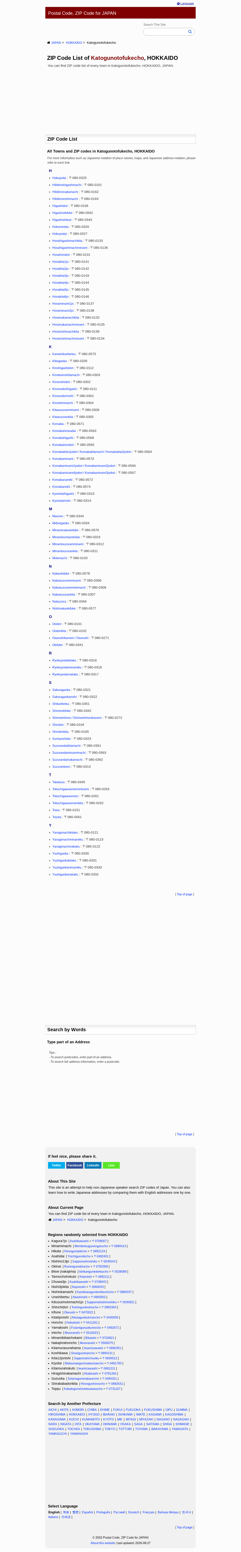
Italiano (53, 1517)
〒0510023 (90, 1332)
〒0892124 (97, 1251)
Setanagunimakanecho (83, 1378)
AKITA (64, 1409)
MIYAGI (131, 1419)
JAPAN (56, 42)
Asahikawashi (79, 1241)
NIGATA (65, 1424)
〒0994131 (105, 1353)
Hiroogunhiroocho (93, 1383)
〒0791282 (108, 1373)
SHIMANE (182, 1424)
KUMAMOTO (91, 1419)
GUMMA (182, 1409)
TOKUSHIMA (92, 1429)
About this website (103, 1543)
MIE (119, 1419)
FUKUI (117, 1409)
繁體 (75, 1512)
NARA (52, 1424)
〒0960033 (96, 1286)
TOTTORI (125, 1429)
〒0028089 (119, 1271)
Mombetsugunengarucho (91, 1246)
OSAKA (125, 1424)
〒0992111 (102, 1276)
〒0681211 (108, 1368)
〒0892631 (115, 1383)
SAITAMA (152, 1424)
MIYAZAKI (146, 1419)
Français (148, 1512)
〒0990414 (118, 1246)
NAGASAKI (181, 1419)
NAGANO (163, 1419)
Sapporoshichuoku (86, 1358)
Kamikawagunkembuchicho (95, 1292)
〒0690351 (113, 1348)
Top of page (184, 894)
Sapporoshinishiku (84, 1261)
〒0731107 (113, 1388)
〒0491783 (114, 1363)
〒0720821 (106, 1337)
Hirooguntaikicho (75, 1251)
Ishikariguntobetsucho (93, 1271)
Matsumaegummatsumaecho (84, 1363)
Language (187, 3)
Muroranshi (72, 1332)
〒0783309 (100, 1266)
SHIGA (167, 1424)
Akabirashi (91, 1373)
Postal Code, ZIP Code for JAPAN (82, 13)
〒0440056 (110, 1317)
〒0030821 (127, 1302)
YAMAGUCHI (57, 1433)
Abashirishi (80, 1297)
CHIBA (92, 1409)
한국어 (186, 1512)
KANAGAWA (57, 1419)
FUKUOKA (133, 1409)
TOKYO (110, 1429)
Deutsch (133, 1512)
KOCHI (74, 1419)
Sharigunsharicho (83, 1353)
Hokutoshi (73, 1322)
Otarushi (69, 1312)
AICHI (52, 1409)
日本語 (66, 1517)
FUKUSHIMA (153, 1409)
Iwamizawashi (93, 1348)
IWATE (140, 1414)
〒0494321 (109, 1378)
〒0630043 (108, 1261)
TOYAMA (141, 1429)
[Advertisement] (120, 99)
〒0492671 (111, 1327)
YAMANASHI (79, 1433)
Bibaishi (90, 1337)
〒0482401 (101, 1256)
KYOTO (108, 1419)
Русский (119, 1512)
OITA (78, 1424)
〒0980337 (124, 1292)
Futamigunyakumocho (86, 1327)
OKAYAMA (92, 1424)
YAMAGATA (180, 1429)
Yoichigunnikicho (79, 1256)
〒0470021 (86, 1312)
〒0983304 (108, 1307)
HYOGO (93, 1414)
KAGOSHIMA (174, 1414)
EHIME (105, 1409)
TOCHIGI (73, 1429)
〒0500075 (105, 1343)
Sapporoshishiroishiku (102, 1302)
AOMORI (78, 1409)
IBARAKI (109, 1414)
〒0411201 (90, 1322)
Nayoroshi (79, 1286)
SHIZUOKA (56, 1429)
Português (103, 1512)
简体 (66, 1512)
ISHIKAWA (125, 1414)
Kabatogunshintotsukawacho (83, 1388)
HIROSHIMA (57, 1414)
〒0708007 (99, 1241)
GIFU (169, 1409)
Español (87, 1512)
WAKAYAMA (159, 1429)
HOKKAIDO (74, 42)
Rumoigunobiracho (77, 1266)
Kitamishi (85, 1276)
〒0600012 (109, 1358)
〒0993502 (98, 1297)
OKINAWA (110, 1424)
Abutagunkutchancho (86, 1317)
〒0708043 (99, 1281)
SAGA (138, 1424)
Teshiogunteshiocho (84, 1307)
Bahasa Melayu (168, 1512)
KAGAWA (155, 1414)
